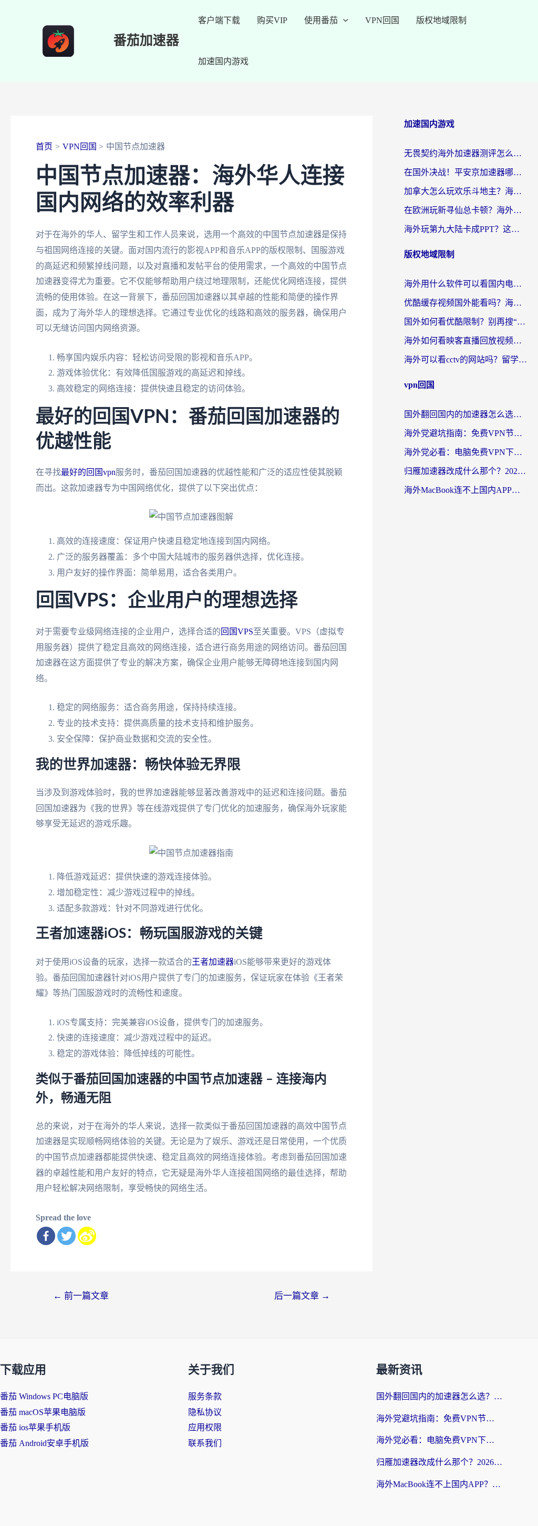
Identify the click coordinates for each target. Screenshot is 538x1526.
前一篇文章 (81, 1295)
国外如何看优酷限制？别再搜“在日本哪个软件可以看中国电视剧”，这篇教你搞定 (465, 321)
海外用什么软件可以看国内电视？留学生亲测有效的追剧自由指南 (465, 283)
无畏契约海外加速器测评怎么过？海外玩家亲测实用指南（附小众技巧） (465, 153)
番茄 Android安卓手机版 (44, 1443)
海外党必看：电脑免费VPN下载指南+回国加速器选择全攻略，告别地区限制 (465, 452)
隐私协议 (205, 1412)
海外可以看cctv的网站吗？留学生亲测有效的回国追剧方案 (465, 359)
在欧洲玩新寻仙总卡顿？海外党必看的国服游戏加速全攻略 (465, 210)
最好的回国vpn (88, 472)
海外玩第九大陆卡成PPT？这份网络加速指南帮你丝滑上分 (465, 229)
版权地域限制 (441, 20)
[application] (343, 20)
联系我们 (205, 1443)
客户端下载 (219, 20)
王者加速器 (213, 961)
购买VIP (272, 20)
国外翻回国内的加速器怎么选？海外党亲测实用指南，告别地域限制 (465, 414)
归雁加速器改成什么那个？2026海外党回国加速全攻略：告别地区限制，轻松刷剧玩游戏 (465, 471)
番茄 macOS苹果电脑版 (43, 1412)
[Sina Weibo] (87, 1236)
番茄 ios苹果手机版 (35, 1427)
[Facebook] (46, 1236)
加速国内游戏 (223, 61)
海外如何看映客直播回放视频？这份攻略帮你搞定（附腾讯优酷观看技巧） (465, 340)
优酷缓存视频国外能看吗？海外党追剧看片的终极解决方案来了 (465, 302)
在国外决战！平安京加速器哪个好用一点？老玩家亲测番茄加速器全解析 (465, 172)
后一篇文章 (302, 1295)
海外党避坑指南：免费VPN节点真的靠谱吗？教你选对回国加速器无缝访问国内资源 (465, 433)
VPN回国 (382, 20)
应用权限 (205, 1427)
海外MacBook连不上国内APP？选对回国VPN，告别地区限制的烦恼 (465, 490)
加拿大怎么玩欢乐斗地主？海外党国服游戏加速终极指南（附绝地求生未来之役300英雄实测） (465, 191)
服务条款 (205, 1396)
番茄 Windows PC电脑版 (44, 1396)
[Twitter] (66, 1236)
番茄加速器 (146, 40)
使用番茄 (321, 20)
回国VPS (237, 631)
